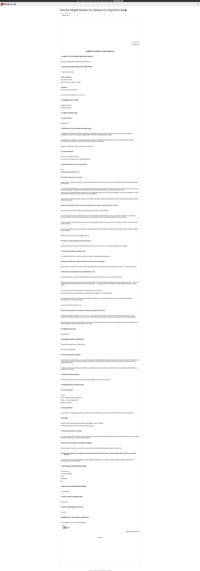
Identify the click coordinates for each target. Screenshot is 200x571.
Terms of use (96, 570)
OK (122, 1)
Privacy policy (103, 570)
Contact (110, 570)
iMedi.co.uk (9, 4)
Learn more (117, 1)
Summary (67, 15)
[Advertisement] (29, 97)
